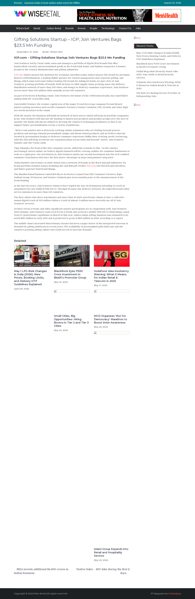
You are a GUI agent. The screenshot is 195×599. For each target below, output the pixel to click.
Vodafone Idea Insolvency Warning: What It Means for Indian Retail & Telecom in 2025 (111, 276)
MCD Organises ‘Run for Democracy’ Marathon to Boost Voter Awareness (110, 319)
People (93, 28)
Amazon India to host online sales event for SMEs (52, 3)
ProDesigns (174, 593)
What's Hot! (56, 52)
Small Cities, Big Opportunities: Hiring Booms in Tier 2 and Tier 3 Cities (71, 320)
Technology (108, 28)
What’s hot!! (22, 28)
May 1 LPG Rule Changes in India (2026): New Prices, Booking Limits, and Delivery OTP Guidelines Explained (30, 278)
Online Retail (53, 28)
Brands (69, 28)
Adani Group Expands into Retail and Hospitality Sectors (111, 552)
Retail (37, 28)
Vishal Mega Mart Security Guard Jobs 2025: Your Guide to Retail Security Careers (157, 74)
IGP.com (18, 75)
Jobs (138, 28)
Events (82, 28)
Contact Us (125, 28)
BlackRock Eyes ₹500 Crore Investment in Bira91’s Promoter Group (70, 274)
